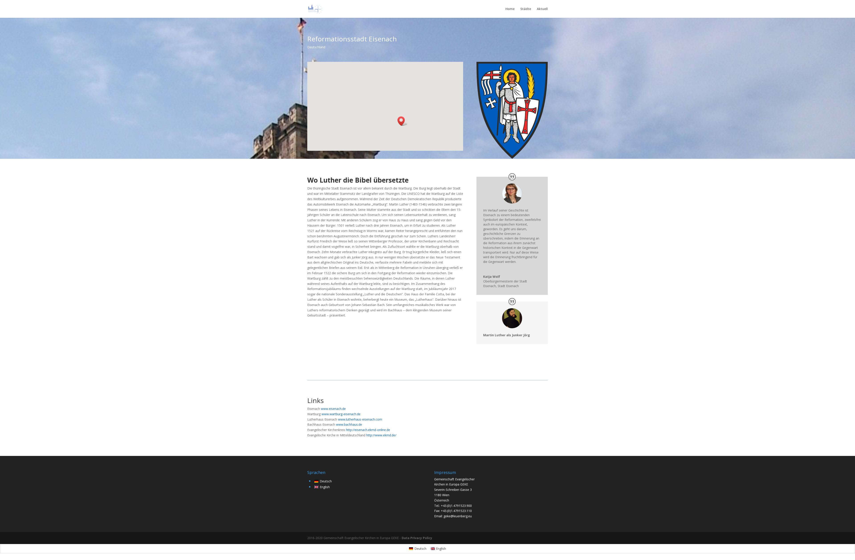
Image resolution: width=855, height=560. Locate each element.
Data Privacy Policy (417, 538)
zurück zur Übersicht (503, 403)
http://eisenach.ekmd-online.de (368, 430)
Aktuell (542, 9)
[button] (402, 121)
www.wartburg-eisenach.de (341, 414)
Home (510, 9)
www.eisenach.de (333, 409)
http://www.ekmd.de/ (381, 435)
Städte (525, 9)
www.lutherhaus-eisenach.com (360, 419)
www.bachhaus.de (349, 424)
